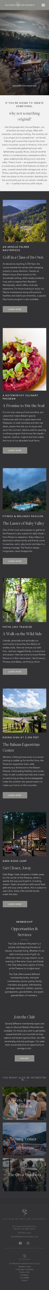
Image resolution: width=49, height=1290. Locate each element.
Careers (24, 1280)
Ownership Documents (24, 1269)
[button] (24, 5)
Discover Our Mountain (24, 86)
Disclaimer (24, 1275)
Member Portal (24, 1266)
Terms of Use (24, 1272)
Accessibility (24, 1277)
